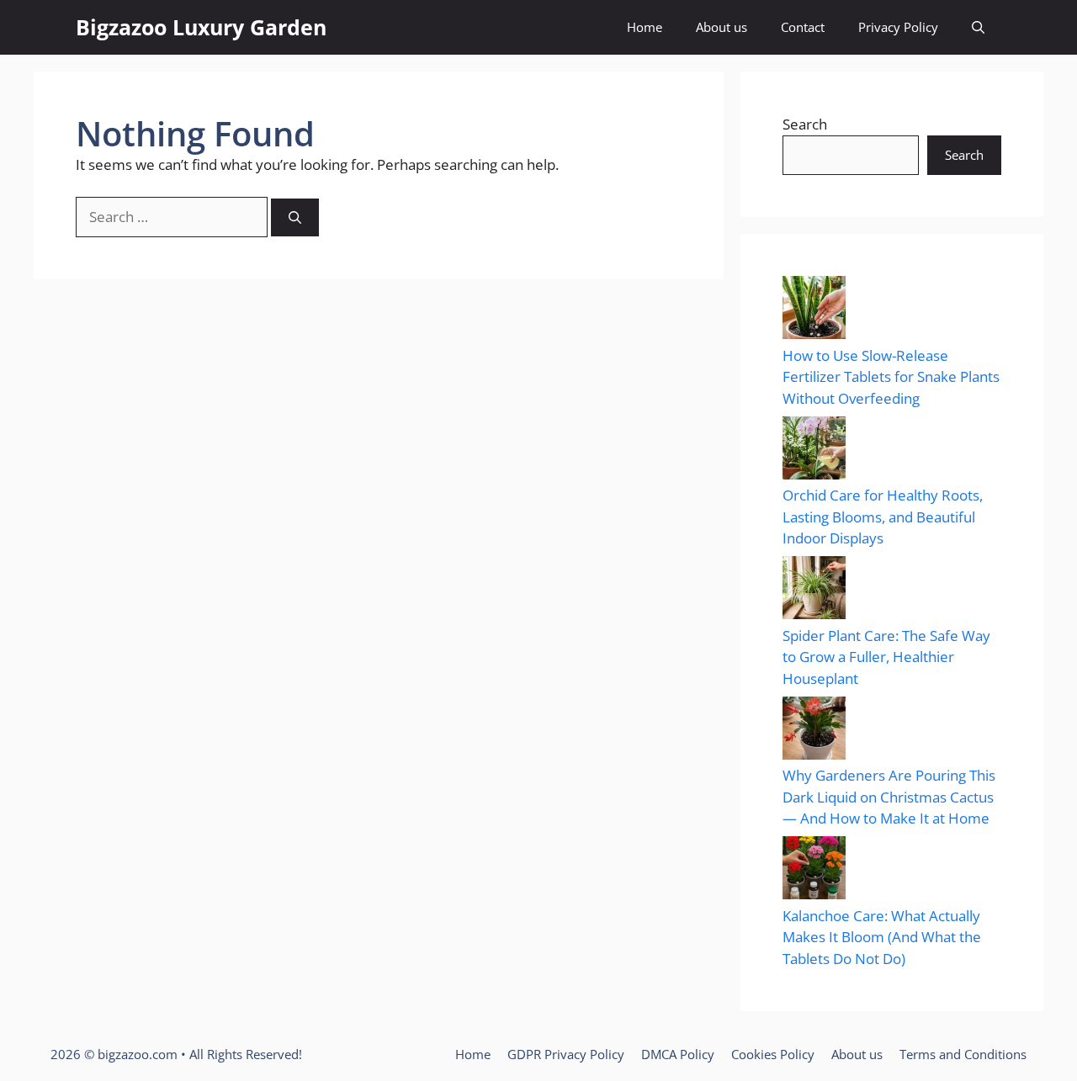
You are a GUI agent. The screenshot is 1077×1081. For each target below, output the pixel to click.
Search (805, 124)
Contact (803, 27)
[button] (978, 27)
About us (721, 27)
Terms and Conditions (963, 1054)
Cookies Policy (772, 1054)
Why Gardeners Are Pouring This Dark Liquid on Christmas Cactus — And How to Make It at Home (889, 797)
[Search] (295, 217)
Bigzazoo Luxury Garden (201, 27)
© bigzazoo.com (131, 1054)
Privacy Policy (898, 27)
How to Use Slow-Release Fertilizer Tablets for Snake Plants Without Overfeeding (891, 377)
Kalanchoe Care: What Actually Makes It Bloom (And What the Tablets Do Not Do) (882, 937)
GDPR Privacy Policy (565, 1054)
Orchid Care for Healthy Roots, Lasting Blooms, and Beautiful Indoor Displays (883, 516)
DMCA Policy (677, 1054)
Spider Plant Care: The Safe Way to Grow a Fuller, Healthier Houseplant (886, 657)
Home (644, 27)
